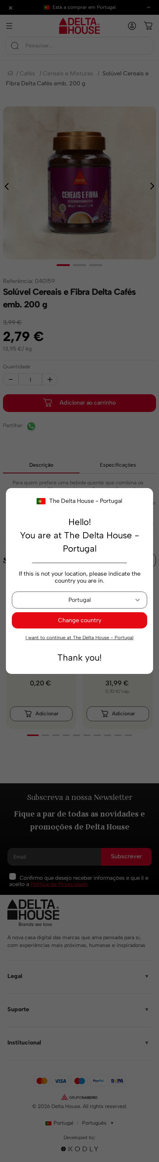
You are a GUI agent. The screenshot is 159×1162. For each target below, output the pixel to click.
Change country (79, 620)
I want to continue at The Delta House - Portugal (79, 637)
